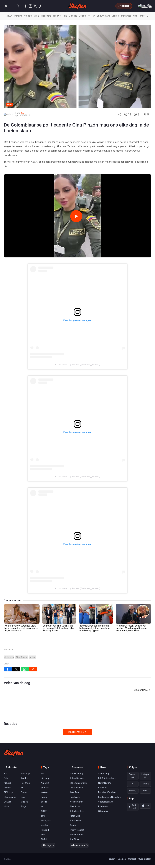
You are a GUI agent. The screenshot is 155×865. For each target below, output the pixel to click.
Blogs (23, 806)
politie (32, 657)
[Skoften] (13, 753)
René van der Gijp (78, 783)
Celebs (82, 15)
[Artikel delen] (120, 114)
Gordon (73, 825)
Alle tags (47, 845)
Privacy (111, 859)
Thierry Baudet (77, 830)
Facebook (132, 775)
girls (43, 834)
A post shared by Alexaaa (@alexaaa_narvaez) (77, 364)
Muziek (24, 802)
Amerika (45, 783)
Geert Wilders (76, 787)
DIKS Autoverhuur (107, 778)
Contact (132, 859)
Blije (23, 113)
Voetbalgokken (105, 802)
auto (43, 816)
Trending (18, 15)
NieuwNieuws (104, 783)
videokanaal (141, 690)
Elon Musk (75, 797)
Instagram (46, 820)
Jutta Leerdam (77, 811)
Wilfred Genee (77, 802)
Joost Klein (75, 820)
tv (89, 15)
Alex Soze (75, 806)
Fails (65, 15)
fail (42, 773)
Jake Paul (74, 792)
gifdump (45, 787)
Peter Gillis (75, 816)
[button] (17, 6)
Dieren (24, 792)
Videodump (103, 773)
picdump (45, 778)
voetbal (44, 825)
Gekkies (73, 15)
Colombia (9, 657)
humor (44, 797)
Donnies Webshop (107, 792)
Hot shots (46, 15)
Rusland (45, 830)
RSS (145, 790)
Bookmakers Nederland (109, 797)
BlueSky (133, 790)
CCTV (43, 811)
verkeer (44, 792)
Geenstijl (102, 787)
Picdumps (126, 15)
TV (22, 787)
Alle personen (78, 845)
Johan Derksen (77, 778)
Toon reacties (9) (77, 732)
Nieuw (8, 15)
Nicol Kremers (77, 834)
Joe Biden (74, 839)
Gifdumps (8, 792)
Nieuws (57, 15)
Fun (93, 15)
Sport (23, 797)
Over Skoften (144, 859)
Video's (28, 15)
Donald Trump (76, 773)
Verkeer (115, 15)
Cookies (122, 859)
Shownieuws (103, 15)
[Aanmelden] (144, 5)
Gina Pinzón (22, 657)
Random (25, 778)
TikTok (44, 839)
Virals (36, 15)
